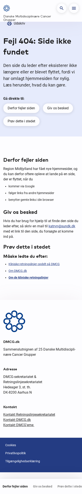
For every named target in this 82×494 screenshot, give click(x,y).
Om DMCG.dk (18, 271)
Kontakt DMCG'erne (18, 425)
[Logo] (8, 8)
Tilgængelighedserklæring (22, 461)
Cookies (10, 445)
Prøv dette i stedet (21, 121)
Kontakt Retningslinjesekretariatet (29, 414)
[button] (61, 8)
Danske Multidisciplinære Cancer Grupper (27, 18)
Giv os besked (58, 108)
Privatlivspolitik (15, 453)
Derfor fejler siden (21, 108)
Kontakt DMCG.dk (17, 420)
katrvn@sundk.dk (62, 226)
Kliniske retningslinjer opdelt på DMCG (34, 264)
